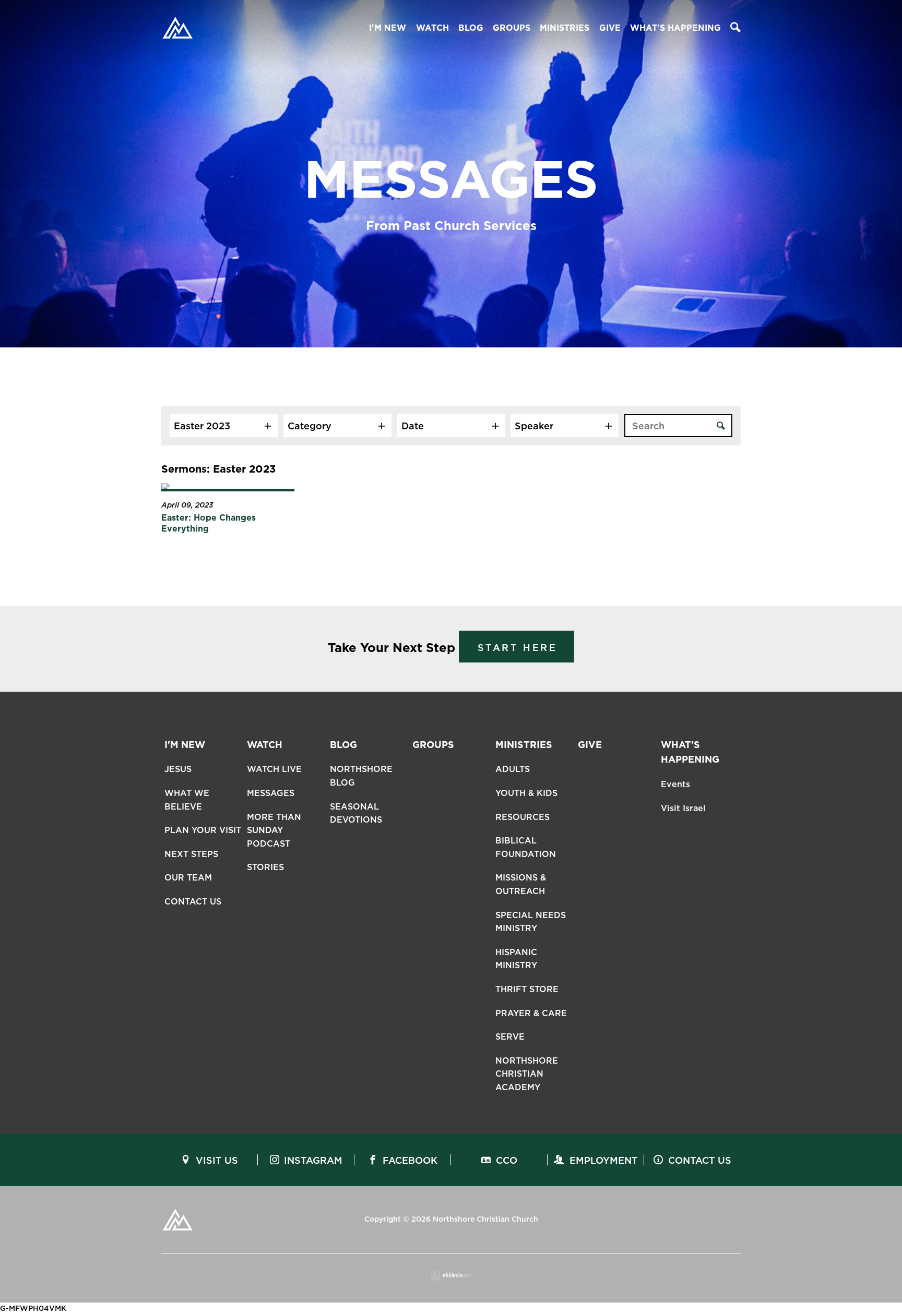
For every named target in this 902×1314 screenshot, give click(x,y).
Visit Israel (683, 808)
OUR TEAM (188, 878)
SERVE (510, 1037)
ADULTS (512, 769)
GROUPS (511, 28)
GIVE (610, 28)
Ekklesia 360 (451, 1275)
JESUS (178, 769)
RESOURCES (522, 817)
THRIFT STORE (527, 989)
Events (675, 784)
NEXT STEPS (191, 854)
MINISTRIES (564, 28)
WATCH (432, 28)
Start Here (517, 647)
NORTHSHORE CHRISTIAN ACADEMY (526, 1074)
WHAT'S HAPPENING (675, 28)
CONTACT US (192, 902)
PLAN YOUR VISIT (202, 830)
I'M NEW (387, 28)
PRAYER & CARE (531, 1013)
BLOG (470, 28)
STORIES (265, 867)
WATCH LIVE (274, 769)
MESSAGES (270, 793)
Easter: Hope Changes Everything (208, 523)
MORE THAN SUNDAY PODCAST (274, 830)
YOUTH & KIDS (526, 793)
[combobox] (224, 425)
